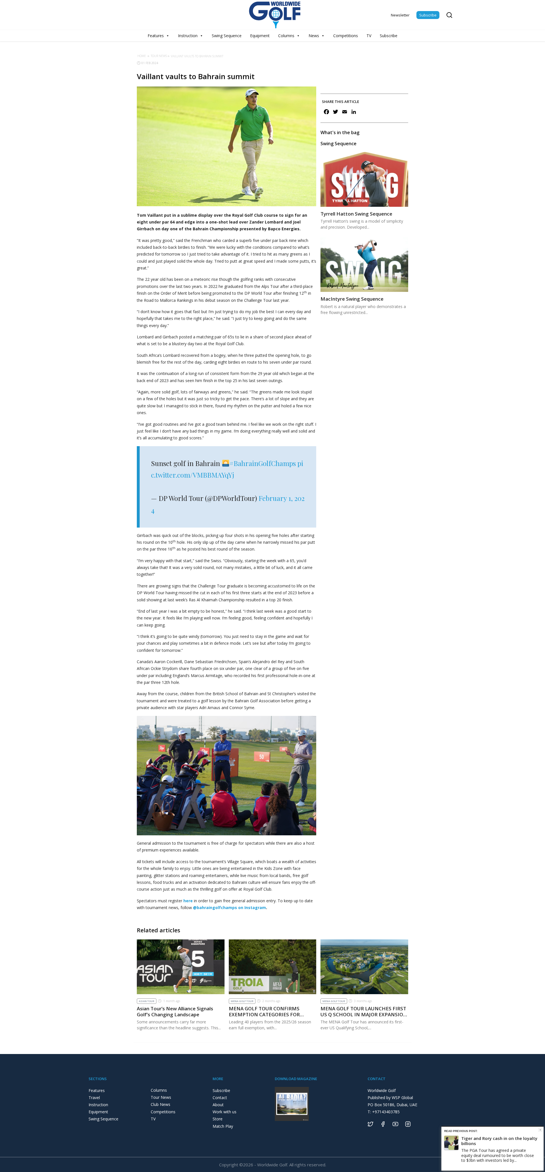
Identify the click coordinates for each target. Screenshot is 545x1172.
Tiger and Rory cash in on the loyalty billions (499, 1140)
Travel (94, 1097)
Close (540, 1130)
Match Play (223, 1126)
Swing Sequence (227, 35)
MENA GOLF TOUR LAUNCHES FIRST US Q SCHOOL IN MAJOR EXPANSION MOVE (363, 1014)
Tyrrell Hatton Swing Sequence (356, 213)
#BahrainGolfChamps (262, 463)
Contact (220, 1097)
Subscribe (428, 15)
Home (141, 56)
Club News (160, 1104)
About (218, 1104)
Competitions (345, 35)
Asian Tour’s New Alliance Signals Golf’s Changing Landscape (175, 1011)
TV (368, 35)
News (314, 35)
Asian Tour (146, 1001)
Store (218, 1119)
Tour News (159, 56)
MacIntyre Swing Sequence (351, 299)
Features (156, 35)
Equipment (260, 35)
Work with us (224, 1111)
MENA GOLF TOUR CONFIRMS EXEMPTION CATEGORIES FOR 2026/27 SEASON (264, 1014)
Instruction (188, 35)
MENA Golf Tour (242, 1001)
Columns (286, 35)
